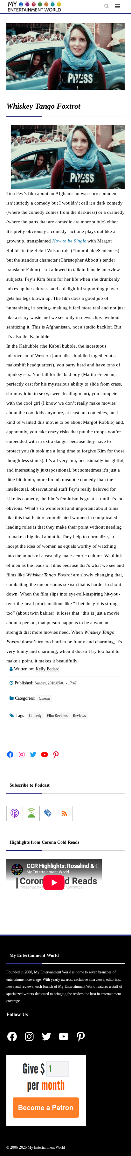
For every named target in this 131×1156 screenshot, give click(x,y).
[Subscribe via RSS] (64, 813)
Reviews (79, 715)
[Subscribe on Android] (31, 813)
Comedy (35, 715)
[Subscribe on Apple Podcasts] (14, 813)
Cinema (44, 698)
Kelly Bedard (47, 669)
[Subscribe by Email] (47, 813)
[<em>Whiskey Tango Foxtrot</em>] (65, 56)
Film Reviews (57, 715)
